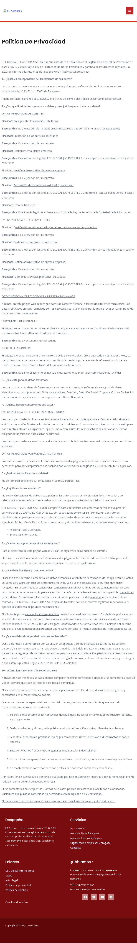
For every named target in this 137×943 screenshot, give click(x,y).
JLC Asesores (78, 828)
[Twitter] (94, 897)
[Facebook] (85, 897)
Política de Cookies (16, 890)
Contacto (75, 847)
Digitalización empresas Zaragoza (90, 843)
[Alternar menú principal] (129, 10)
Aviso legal (11, 880)
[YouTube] (102, 897)
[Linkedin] (111, 897)
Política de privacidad (18, 885)
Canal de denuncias (16, 902)
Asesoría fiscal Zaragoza (84, 833)
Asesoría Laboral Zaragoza (86, 838)
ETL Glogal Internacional (19, 870)
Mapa (8, 875)
